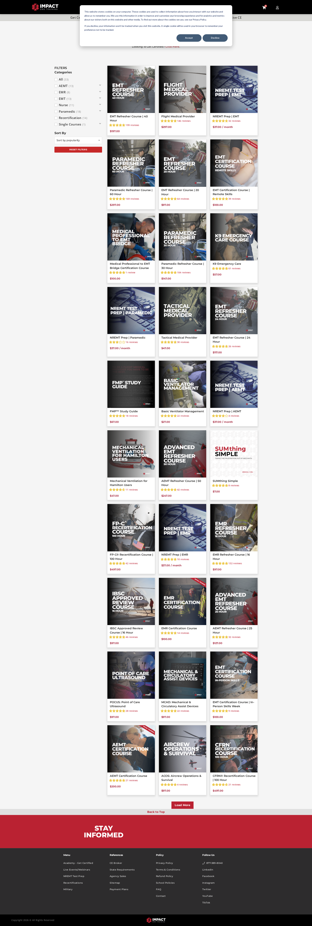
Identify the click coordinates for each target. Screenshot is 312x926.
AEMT (66, 86)
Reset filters (78, 149)
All (64, 79)
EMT (65, 99)
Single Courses (72, 124)
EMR (64, 92)
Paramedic (70, 111)
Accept (189, 37)
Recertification (73, 118)
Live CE (236, 17)
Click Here (172, 46)
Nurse (66, 105)
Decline (215, 37)
